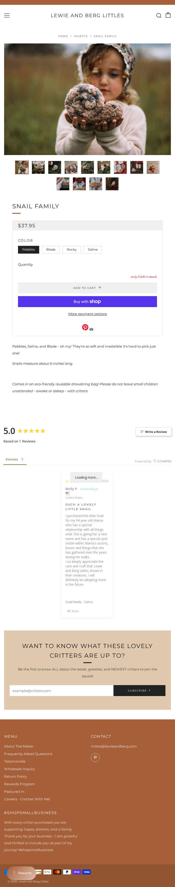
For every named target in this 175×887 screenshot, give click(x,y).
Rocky (72, 249)
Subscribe (137, 690)
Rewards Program (19, 784)
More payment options (87, 314)
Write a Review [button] (156, 432)
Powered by (153, 461)
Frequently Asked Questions (28, 754)
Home (63, 36)
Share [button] (75, 611)
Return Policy (15, 776)
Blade (50, 249)
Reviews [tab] (12, 459)
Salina (93, 249)
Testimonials (14, 761)
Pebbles (28, 249)
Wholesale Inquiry (19, 769)
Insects (81, 36)
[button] (22, 167)
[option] (87, 99)
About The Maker (18, 746)
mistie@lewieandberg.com (114, 746)
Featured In (14, 791)
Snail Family (73, 602)
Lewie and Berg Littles (87, 15)
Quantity (25, 264)
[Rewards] (21, 873)
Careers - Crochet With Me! (27, 799)
